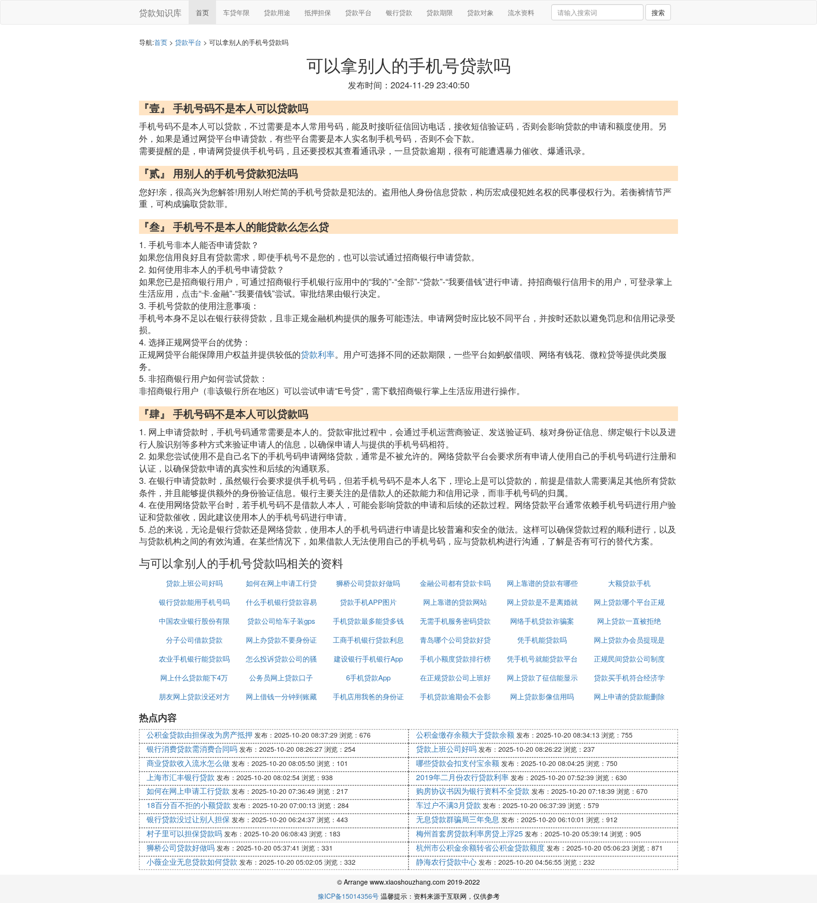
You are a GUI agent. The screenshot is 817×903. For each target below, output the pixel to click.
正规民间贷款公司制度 (629, 658)
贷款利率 (318, 354)
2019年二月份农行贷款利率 (462, 777)
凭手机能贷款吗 (542, 640)
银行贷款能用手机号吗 (194, 602)
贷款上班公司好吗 (194, 583)
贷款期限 (439, 12)
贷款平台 (358, 12)
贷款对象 (480, 12)
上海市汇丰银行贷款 (181, 777)
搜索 (658, 12)
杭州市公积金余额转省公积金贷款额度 (480, 847)
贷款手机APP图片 (368, 602)
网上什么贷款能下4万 (194, 677)
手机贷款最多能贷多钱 (368, 621)
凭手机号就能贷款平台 (542, 658)
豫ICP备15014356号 (348, 896)
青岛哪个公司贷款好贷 (455, 640)
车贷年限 (236, 12)
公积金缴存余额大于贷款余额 (465, 734)
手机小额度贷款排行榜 (455, 658)
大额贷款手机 (629, 583)
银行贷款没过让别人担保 (188, 819)
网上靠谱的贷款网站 (455, 602)
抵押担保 (317, 12)
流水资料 (521, 12)
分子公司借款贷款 (194, 640)
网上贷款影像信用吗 (542, 696)
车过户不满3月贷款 (448, 805)
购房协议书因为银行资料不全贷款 (473, 790)
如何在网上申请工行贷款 (188, 790)
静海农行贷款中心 (446, 861)
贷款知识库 (160, 12)
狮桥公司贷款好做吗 (368, 583)
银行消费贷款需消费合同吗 (192, 748)
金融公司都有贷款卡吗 (455, 583)
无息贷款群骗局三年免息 (457, 819)
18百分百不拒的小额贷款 (189, 805)
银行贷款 (399, 12)
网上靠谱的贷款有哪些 (542, 583)
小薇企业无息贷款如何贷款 (192, 861)
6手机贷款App (368, 677)
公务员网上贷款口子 (281, 677)
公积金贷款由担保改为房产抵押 (199, 734)
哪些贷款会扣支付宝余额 (457, 762)
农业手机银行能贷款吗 (194, 658)
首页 (202, 12)
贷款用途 (277, 12)
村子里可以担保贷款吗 (184, 833)
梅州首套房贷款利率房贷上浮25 (469, 833)
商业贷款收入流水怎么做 (188, 762)
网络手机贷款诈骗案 (542, 621)
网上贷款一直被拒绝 (629, 621)
